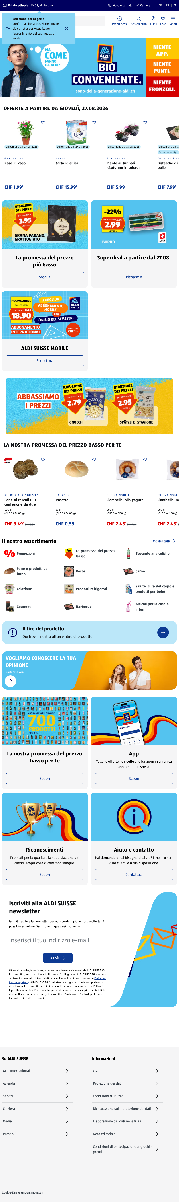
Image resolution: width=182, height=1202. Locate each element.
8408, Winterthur (42, 5)
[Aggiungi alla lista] (43, 122)
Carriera (143, 5)
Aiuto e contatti (120, 5)
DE (160, 5)
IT (175, 5)
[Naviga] (163, 632)
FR (167, 5)
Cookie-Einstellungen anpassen (22, 1192)
